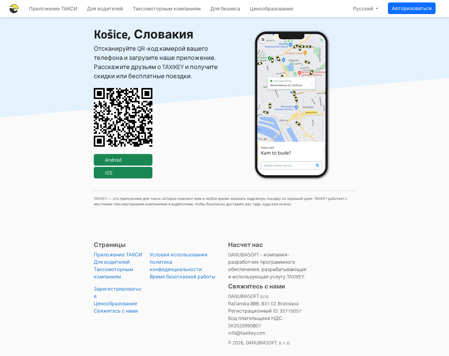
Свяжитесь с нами (116, 310)
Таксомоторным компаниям (167, 8)
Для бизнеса (225, 8)
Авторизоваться (412, 8)
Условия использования (178, 254)
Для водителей (105, 8)
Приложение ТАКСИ (53, 8)
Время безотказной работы (182, 276)
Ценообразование (271, 8)
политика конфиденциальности (176, 265)
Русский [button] (363, 8)
